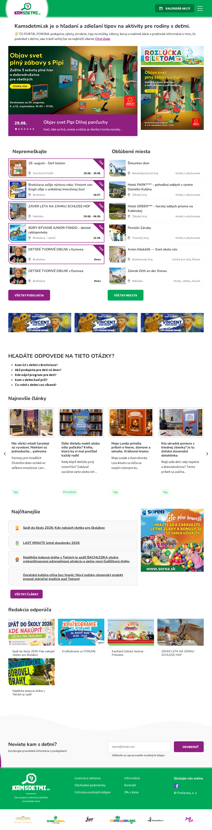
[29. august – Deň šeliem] (24, 129)
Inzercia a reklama (88, 778)
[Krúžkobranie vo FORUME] (33, 129)
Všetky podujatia (29, 295)
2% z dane (131, 792)
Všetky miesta (125, 295)
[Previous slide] (5, 454)
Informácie (132, 778)
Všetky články (26, 594)
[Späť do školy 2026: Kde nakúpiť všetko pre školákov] (27, 129)
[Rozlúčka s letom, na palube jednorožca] (30, 129)
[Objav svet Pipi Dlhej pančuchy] (16, 129)
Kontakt (130, 785)
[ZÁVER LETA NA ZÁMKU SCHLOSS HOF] (19, 129)
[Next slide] (207, 454)
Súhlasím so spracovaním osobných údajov (138, 755)
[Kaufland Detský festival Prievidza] (22, 129)
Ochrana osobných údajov (93, 792)
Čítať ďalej (102, 39)
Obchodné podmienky (90, 785)
